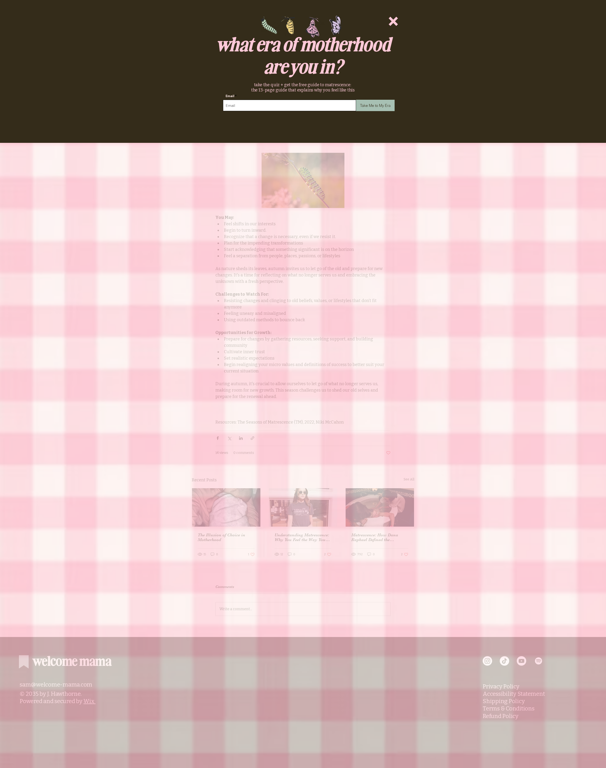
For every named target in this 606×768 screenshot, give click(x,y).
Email (230, 96)
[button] (393, 21)
